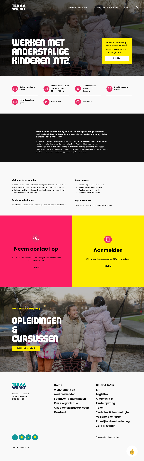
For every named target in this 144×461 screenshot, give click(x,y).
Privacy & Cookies (103, 437)
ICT (98, 390)
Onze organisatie (66, 403)
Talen (100, 408)
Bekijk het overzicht (26, 348)
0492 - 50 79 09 (18, 399)
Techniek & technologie (112, 412)
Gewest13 (24, 447)
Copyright (115, 437)
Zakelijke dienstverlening (113, 421)
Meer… (127, 7)
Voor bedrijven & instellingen (106, 7)
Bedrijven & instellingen (70, 399)
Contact (60, 412)
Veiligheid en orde (108, 417)
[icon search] (137, 7)
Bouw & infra (105, 385)
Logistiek (102, 394)
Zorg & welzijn (105, 426)
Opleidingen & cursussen (77, 7)
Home (58, 385)
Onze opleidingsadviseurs (71, 408)
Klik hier (117, 58)
